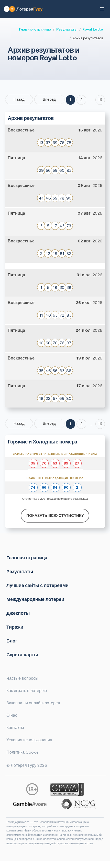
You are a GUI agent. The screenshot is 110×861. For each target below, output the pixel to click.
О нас (11, 715)
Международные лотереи (35, 599)
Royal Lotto (92, 29)
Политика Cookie (22, 752)
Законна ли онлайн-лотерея (33, 703)
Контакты (15, 727)
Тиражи (14, 627)
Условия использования (29, 739)
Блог (11, 641)
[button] (102, 9)
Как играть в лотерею (26, 690)
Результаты (67, 29)
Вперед (49, 99)
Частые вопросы (22, 678)
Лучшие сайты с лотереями (37, 585)
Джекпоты (18, 613)
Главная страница (35, 29)
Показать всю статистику (55, 515)
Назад (19, 99)
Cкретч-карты (22, 655)
